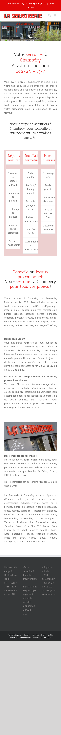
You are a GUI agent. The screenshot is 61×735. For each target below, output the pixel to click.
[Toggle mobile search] (49, 15)
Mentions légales (14, 635)
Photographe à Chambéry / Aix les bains (35, 637)
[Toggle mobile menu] (55, 15)
